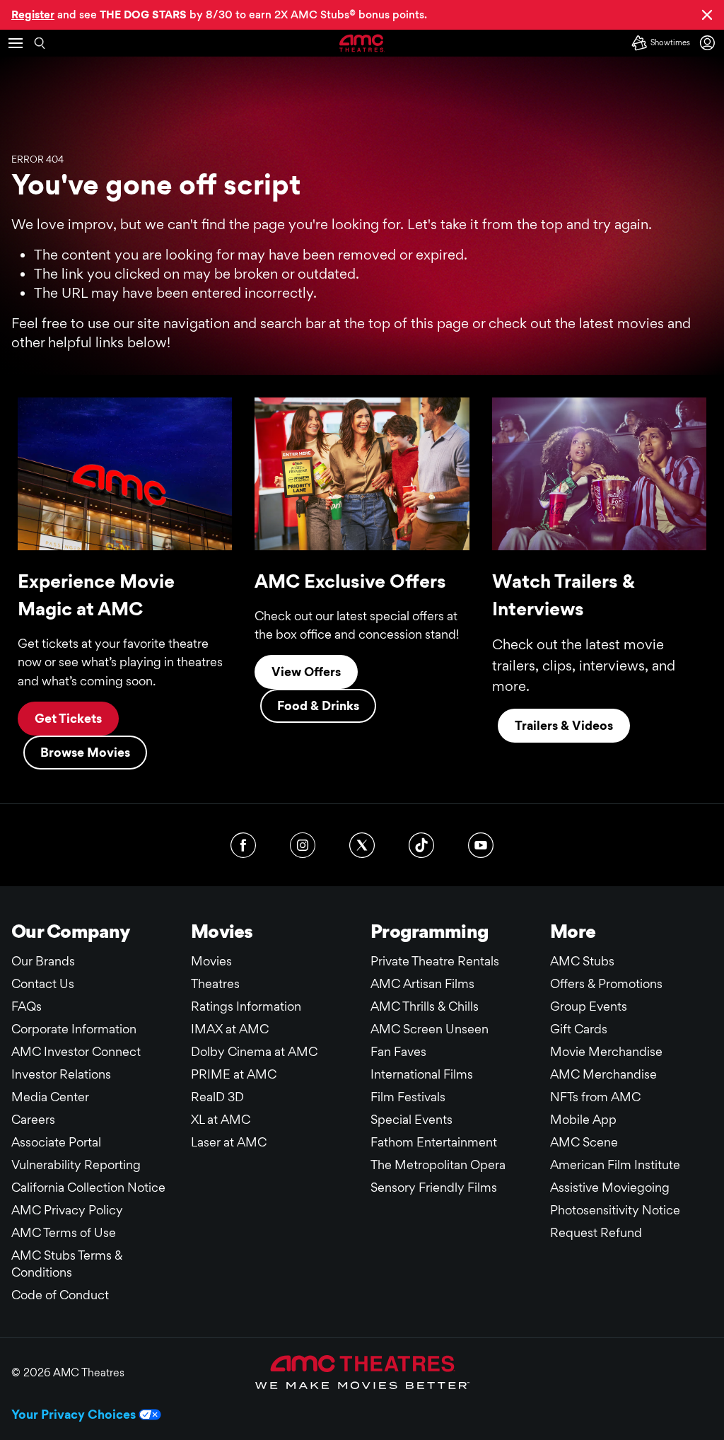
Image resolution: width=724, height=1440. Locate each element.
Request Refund (596, 1232)
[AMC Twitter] (362, 845)
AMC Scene (584, 1141)
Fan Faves (398, 1051)
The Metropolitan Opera (438, 1164)
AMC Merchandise (603, 1074)
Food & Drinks (318, 705)
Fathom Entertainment (433, 1141)
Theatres (215, 983)
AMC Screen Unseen (429, 1028)
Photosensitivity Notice (615, 1209)
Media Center (50, 1096)
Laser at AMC (229, 1141)
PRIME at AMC (233, 1074)
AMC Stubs (582, 960)
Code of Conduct (60, 1294)
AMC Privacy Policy (67, 1209)
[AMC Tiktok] (421, 845)
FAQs (26, 1006)
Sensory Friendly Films (433, 1187)
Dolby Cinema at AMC (254, 1051)
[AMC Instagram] (302, 845)
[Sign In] (710, 43)
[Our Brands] (362, 1372)
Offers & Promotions (606, 983)
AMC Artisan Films (422, 983)
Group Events (588, 1006)
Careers (33, 1119)
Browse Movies (85, 752)
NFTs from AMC (595, 1096)
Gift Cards (578, 1028)
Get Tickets (68, 718)
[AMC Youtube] (480, 845)
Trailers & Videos (564, 725)
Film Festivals (407, 1096)
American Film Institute (615, 1164)
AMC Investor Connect (76, 1051)
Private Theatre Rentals (434, 960)
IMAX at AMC (230, 1028)
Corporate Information (73, 1028)
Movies (211, 960)
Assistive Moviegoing (610, 1187)
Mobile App (583, 1119)
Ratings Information (246, 1006)
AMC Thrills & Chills (424, 1006)
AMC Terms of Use (63, 1232)
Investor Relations (61, 1074)
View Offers (306, 671)
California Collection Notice (88, 1187)
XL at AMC (220, 1119)
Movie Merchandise (606, 1051)
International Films (421, 1074)
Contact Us (42, 983)
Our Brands (43, 960)
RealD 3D (217, 1096)
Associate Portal (56, 1141)
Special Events (411, 1119)
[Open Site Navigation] (15, 43)
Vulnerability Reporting (76, 1164)
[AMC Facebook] (243, 845)
